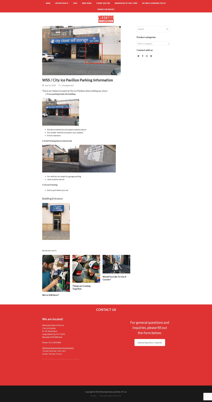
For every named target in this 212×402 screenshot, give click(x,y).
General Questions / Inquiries (150, 342)
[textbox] (153, 43)
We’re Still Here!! (50, 295)
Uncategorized (67, 85)
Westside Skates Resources (110, 396)
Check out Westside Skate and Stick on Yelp (60, 359)
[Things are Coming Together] (86, 269)
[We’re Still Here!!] (56, 273)
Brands (93, 396)
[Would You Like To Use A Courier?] (116, 264)
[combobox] (153, 43)
